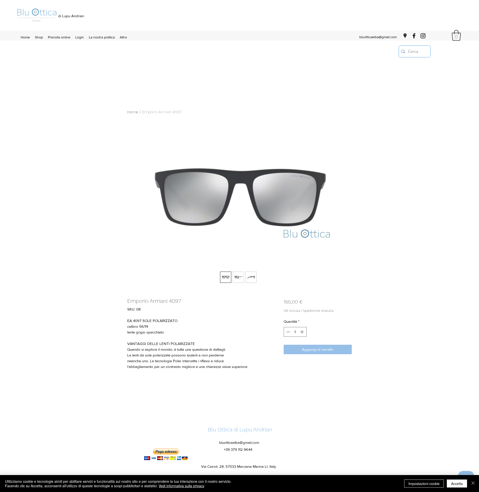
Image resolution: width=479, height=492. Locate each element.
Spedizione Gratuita (318, 311)
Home (132, 112)
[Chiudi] (473, 483)
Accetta (457, 483)
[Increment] (302, 331)
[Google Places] (405, 35)
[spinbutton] (295, 331)
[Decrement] (287, 331)
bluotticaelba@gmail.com (378, 37)
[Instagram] (423, 35)
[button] (456, 35)
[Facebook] (414, 35)
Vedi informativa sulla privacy (181, 485)
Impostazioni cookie (424, 483)
